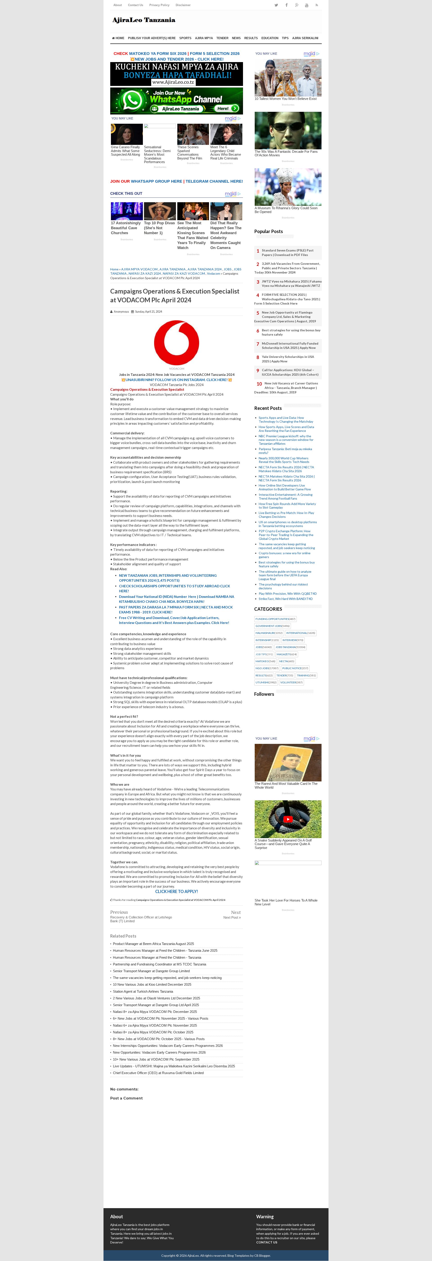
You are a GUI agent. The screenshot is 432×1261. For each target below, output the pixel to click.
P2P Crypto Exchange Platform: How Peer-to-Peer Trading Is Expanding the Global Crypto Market (286, 535)
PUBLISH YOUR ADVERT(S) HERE (152, 38)
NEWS (236, 38)
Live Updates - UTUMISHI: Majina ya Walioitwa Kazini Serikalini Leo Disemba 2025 (174, 1066)
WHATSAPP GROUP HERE (156, 181)
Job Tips (261, 654)
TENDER (222, 38)
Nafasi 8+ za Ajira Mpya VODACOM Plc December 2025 (155, 1012)
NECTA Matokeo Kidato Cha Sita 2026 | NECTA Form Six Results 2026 (287, 478)
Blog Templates (238, 1255)
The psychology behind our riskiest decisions (283, 586)
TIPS (285, 38)
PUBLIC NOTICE (292, 668)
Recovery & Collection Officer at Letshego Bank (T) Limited (141, 919)
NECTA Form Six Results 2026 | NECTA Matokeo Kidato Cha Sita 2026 (286, 469)
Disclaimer (183, 5)
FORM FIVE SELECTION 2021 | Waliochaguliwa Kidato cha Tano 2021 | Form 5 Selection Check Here (287, 299)
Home (119, 38)
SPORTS (185, 38)
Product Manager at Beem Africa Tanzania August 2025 (153, 944)
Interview (290, 640)
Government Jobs (268, 626)
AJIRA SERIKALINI (305, 38)
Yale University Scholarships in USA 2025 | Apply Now (288, 359)
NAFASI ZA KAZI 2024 (145, 273)
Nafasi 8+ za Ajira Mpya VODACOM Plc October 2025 (153, 1032)
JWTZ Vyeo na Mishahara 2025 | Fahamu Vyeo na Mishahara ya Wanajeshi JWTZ (292, 283)
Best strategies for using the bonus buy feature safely (291, 332)
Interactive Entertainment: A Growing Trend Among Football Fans (286, 496)
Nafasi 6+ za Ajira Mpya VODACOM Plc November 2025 (155, 1025)
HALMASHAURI (265, 633)
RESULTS (251, 38)
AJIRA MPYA (204, 38)
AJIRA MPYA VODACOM (139, 269)
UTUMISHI (262, 682)
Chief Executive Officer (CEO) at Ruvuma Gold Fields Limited (158, 1073)
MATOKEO (262, 661)
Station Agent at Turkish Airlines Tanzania (143, 991)
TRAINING (303, 675)
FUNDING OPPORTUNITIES (272, 619)
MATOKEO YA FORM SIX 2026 (158, 53)
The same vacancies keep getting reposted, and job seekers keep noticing (167, 978)
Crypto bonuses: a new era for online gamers (284, 555)
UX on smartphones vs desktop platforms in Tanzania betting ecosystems (288, 524)
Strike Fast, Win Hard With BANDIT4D (286, 599)
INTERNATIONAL (296, 633)
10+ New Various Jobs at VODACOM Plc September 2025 (156, 1059)
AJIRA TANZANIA (173, 269)
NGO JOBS (262, 668)
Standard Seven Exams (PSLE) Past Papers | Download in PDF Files (288, 252)
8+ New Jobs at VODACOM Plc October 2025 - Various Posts (159, 1039)
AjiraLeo (193, 1255)
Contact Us (135, 5)
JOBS (228, 269)
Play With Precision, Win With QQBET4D (288, 593)
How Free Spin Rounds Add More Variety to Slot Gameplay (287, 505)
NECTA (283, 661)
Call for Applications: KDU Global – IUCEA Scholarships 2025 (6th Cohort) (290, 372)
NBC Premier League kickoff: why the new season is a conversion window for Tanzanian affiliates (286, 440)
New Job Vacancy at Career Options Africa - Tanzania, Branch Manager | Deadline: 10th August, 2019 (286, 387)
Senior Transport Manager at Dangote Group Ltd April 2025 (156, 1005)
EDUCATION (269, 38)
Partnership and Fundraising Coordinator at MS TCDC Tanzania (159, 964)
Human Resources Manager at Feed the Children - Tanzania (157, 957)
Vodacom (213, 273)
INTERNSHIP (263, 640)
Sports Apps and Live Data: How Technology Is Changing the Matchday (286, 419)
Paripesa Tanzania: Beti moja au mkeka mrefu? (285, 451)
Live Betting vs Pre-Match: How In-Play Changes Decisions (286, 514)
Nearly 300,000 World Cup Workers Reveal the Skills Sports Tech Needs (284, 460)
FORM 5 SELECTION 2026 (215, 53)
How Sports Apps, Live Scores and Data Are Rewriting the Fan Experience (286, 429)
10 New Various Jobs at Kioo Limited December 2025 (152, 984)
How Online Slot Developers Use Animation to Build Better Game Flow (285, 487)
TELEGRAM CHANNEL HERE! (214, 181)
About (117, 5)
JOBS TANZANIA (286, 647)
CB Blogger (262, 1255)
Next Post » (232, 917)
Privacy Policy (159, 5)
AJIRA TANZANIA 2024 (205, 269)
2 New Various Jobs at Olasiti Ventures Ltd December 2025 (156, 998)
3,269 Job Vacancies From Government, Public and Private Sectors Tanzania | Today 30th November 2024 (287, 268)
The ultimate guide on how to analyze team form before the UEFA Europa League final (285, 575)
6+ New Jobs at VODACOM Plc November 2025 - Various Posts (160, 1018)
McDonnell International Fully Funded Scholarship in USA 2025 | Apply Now (290, 345)
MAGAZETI (283, 654)
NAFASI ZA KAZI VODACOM (184, 273)
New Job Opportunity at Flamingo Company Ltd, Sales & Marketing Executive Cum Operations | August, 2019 (285, 316)
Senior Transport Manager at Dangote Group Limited (151, 971)
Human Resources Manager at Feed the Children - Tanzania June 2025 (165, 950)
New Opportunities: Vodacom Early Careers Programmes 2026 (159, 1052)
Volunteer (288, 682)
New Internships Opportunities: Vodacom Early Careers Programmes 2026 (168, 1046)
